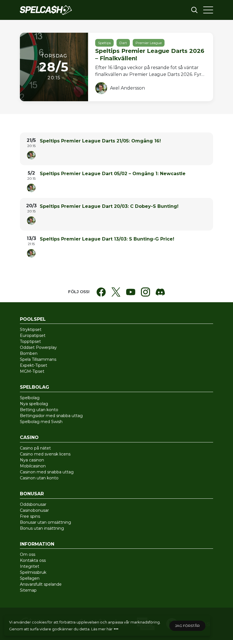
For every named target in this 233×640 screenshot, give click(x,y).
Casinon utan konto (39, 477)
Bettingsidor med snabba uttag (51, 415)
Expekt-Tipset (33, 365)
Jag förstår (187, 626)
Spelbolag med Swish (41, 421)
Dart (123, 43)
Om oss (27, 554)
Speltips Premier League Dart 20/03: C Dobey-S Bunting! (109, 206)
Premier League (149, 43)
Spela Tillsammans (38, 359)
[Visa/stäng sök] (194, 10)
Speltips (104, 43)
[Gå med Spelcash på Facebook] (101, 292)
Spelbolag (29, 397)
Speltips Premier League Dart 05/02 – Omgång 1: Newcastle (113, 173)
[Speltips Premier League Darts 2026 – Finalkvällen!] (116, 67)
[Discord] (160, 292)
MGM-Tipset (32, 371)
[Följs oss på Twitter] (115, 292)
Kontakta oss (33, 560)
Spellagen (29, 578)
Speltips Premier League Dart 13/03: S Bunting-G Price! (107, 239)
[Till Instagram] (145, 292)
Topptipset (30, 341)
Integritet (29, 566)
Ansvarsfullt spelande (41, 584)
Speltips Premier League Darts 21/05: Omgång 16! (100, 141)
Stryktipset (30, 329)
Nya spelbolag (34, 403)
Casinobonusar (34, 510)
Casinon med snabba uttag (47, 472)
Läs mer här (102, 629)
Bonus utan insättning (42, 528)
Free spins (30, 516)
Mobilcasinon (33, 466)
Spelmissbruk (33, 572)
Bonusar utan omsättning (45, 522)
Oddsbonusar (33, 504)
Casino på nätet (35, 448)
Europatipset (32, 335)
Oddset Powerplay (38, 347)
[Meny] (208, 10)
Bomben (29, 353)
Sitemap (28, 590)
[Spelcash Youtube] (130, 292)
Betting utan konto (39, 409)
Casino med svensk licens (45, 454)
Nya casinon (32, 460)
